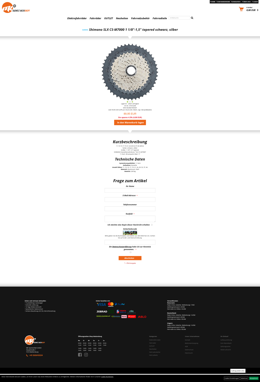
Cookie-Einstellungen (232, 378)
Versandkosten (146, 110)
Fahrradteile (160, 18)
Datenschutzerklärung (122, 246)
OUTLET (108, 18)
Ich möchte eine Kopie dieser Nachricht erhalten (129, 225)
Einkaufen (236, 2)
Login (255, 2)
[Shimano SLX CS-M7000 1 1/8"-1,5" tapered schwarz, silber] (130, 72)
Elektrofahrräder (77, 18)
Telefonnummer (130, 204)
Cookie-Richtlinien (107, 377)
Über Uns (246, 2)
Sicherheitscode (130, 229)
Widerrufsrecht (225, 350)
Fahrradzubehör (140, 18)
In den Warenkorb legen (130, 122)
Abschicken (129, 258)
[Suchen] (192, 17)
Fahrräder (95, 18)
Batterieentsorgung (191, 343)
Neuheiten (122, 18)
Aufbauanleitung (226, 340)
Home (213, 2)
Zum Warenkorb (224, 2)
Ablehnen (244, 378)
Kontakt (187, 340)
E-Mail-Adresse (129, 195)
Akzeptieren (254, 378)
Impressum (189, 353)
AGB (186, 346)
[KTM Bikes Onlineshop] (32, 7)
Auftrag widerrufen (237, 371)
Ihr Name (130, 186)
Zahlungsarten (225, 346)
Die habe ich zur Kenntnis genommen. (130, 248)
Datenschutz (189, 350)
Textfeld (129, 214)
